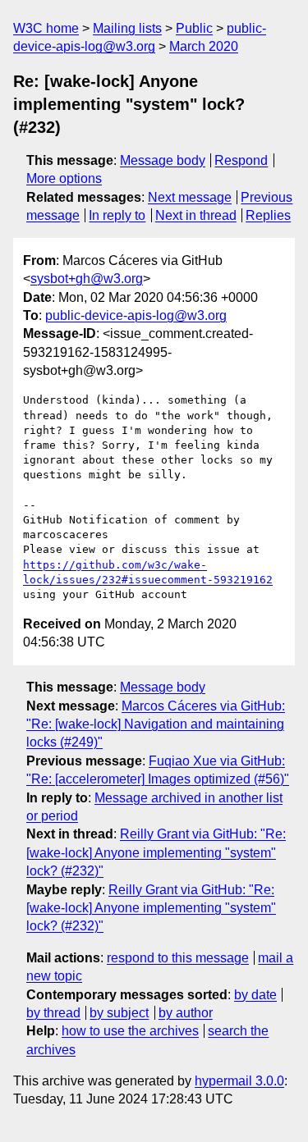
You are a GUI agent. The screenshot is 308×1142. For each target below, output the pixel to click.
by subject (119, 1013)
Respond (241, 160)
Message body (162, 160)
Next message (190, 197)
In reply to (117, 215)
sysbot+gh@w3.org (86, 279)
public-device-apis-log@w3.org (136, 315)
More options (64, 178)
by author (186, 1013)
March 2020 (203, 46)
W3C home (46, 28)
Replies (268, 215)
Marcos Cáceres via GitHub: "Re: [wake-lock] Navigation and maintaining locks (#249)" (155, 724)
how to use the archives (130, 1031)
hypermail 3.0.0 (239, 1081)
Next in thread (196, 215)
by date (255, 995)
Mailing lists (127, 28)
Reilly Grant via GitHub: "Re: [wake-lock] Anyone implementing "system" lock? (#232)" (156, 852)
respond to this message (178, 958)
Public (194, 28)
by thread (53, 1013)
